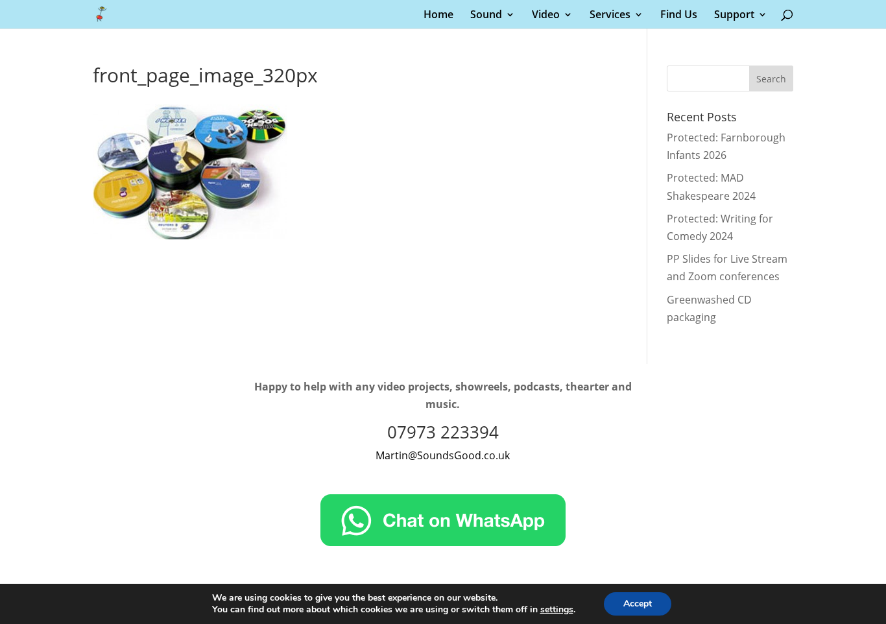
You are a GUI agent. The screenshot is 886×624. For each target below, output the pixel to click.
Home (438, 15)
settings (556, 610)
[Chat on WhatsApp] (443, 542)
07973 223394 (443, 432)
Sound (486, 15)
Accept (637, 603)
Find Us (678, 15)
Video (546, 15)
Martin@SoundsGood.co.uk (443, 455)
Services (610, 15)
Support (734, 15)
